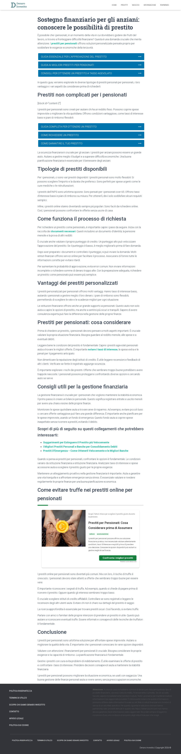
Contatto (14, 711)
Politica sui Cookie (19, 725)
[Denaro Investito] (19, 5)
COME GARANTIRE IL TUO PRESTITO (61, 143)
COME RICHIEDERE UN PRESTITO (60, 135)
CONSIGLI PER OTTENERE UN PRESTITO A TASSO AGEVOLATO (76, 73)
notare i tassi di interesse (103, 349)
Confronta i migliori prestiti (118, 557)
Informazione (150, 5)
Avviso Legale (16, 718)
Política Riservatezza (20, 691)
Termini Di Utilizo (18, 698)
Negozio (135, 5)
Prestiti (124, 5)
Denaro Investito (147, 748)
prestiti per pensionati (64, 43)
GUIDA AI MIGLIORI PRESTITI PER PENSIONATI (67, 64)
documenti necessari (63, 231)
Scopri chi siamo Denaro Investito (27, 705)
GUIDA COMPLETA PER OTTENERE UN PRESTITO (69, 126)
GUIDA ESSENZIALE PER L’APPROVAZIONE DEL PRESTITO (74, 56)
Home (114, 5)
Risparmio (164, 5)
